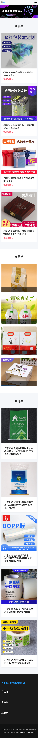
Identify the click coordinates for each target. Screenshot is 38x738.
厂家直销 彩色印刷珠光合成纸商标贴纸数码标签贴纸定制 (18, 661)
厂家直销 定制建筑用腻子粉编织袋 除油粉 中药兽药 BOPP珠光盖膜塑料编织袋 (18, 451)
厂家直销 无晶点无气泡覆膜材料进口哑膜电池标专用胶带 (18, 610)
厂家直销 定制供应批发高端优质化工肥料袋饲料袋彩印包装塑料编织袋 (18, 505)
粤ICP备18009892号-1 (27, 732)
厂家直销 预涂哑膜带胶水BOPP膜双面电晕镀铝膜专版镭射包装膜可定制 (18, 558)
